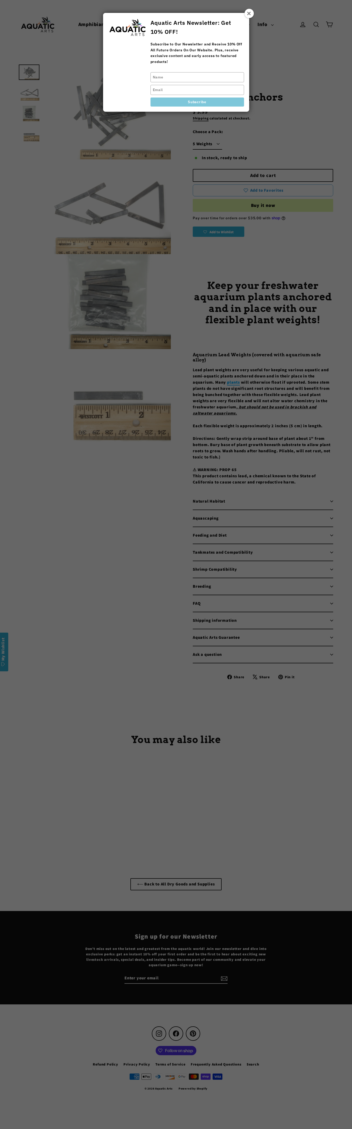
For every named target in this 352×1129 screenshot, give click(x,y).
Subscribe (197, 102)
